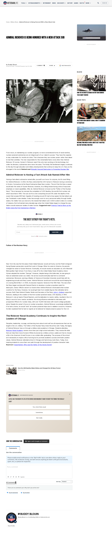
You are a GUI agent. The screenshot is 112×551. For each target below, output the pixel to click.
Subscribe (55, 232)
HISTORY (70, 3)
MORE (87, 3)
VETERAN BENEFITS (34, 3)
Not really (39, 418)
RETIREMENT (47, 3)
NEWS (54, 3)
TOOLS (23, 3)
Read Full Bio (11, 526)
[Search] (98, 3)
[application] (91, 32)
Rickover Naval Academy (14, 330)
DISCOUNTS (60, 3)
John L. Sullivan (58, 292)
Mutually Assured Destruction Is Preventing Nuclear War (50, 169)
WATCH (82, 3)
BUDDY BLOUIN (29, 513)
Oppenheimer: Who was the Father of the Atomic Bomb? (33, 345)
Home (8, 22)
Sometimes (39, 412)
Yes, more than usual (39, 407)
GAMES (76, 3)
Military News (14, 22)
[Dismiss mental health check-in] (69, 394)
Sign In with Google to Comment (37, 441)
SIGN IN (104, 3)
